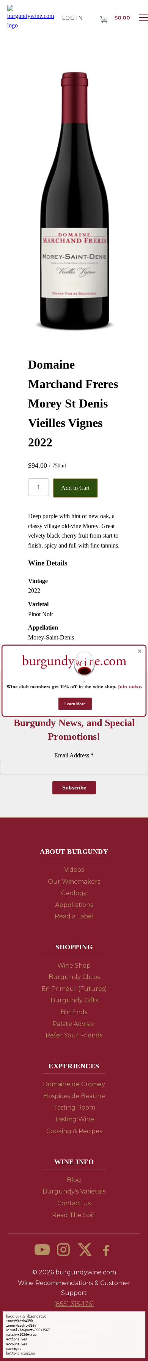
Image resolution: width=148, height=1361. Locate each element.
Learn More (75, 703)
